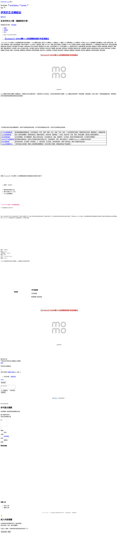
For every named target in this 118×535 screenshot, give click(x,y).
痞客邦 (10, 372)
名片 (5, 32)
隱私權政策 (68, 512)
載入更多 (3, 382)
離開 (9, 531)
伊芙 (2, 363)
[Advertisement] (59, 112)
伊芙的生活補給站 (11, 12)
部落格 (6, 30)
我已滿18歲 (4, 531)
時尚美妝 (13, 25)
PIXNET (47, 512)
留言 (13, 372)
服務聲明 (74, 512)
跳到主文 (3, 17)
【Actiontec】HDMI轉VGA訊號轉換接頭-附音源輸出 (26, 39)
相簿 (5, 28)
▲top (2, 379)
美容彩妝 (13, 376)
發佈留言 (3, 392)
